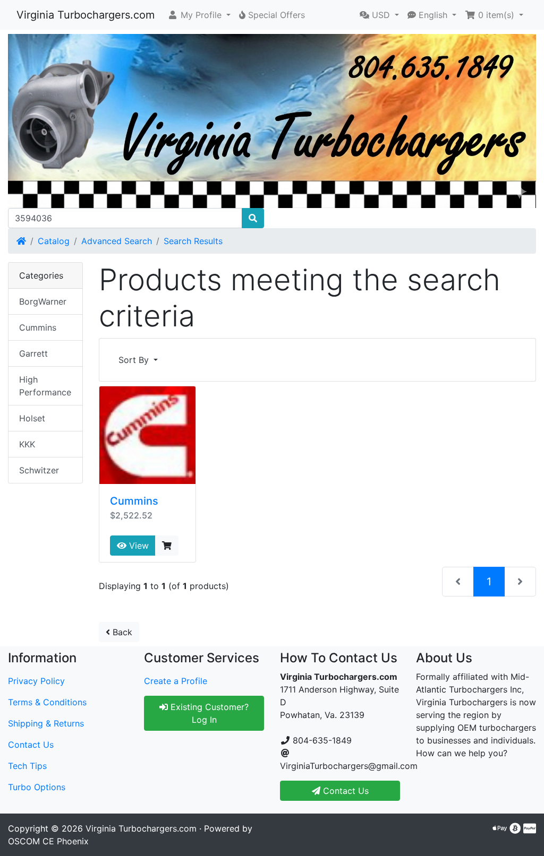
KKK (27, 444)
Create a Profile (175, 681)
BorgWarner (42, 301)
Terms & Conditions (47, 702)
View (137, 545)
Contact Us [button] (344, 790)
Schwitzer (39, 470)
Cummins (134, 501)
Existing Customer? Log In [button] (208, 713)
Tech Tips (27, 765)
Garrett (33, 353)
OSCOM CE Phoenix (48, 841)
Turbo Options (36, 787)
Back (121, 632)
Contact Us (31, 744)
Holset (32, 418)
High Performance (45, 385)
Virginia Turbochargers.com (85, 14)
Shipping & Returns (46, 723)
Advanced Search (116, 241)
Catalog (54, 241)
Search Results (193, 241)
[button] (199, 14)
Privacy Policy (36, 681)
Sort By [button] (134, 359)
